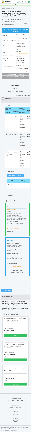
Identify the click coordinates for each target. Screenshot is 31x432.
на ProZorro (5, 21)
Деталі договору (12, 263)
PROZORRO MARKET (16, 405)
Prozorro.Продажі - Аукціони (15, 407)
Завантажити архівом (16, 175)
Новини (15, 413)
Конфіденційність (4, 428)
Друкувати (7, 290)
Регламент (15, 418)
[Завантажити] (8, 184)
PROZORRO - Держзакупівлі (16, 404)
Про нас (15, 416)
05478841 (18, 51)
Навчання (15, 411)
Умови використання (13, 428)
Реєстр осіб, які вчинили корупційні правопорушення (15, 77)
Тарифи (15, 421)
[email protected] (20, 60)
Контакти (15, 414)
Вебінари (15, 420)
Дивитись (16, 335)
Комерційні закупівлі (15, 409)
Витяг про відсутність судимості (15, 74)
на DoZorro (12, 21)
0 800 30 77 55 (20, 1)
